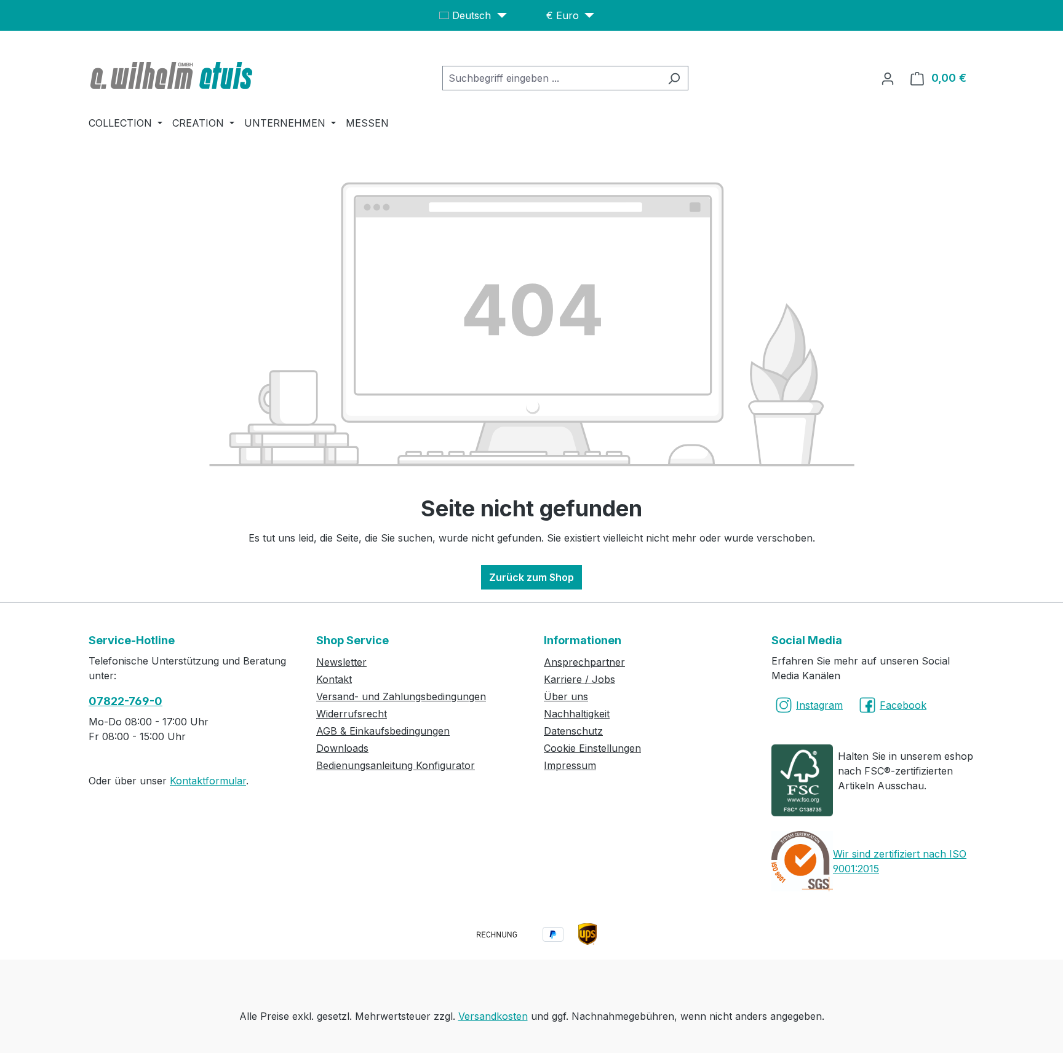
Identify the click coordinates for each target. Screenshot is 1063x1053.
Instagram (819, 705)
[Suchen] (673, 78)
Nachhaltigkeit (577, 714)
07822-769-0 (125, 701)
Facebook (903, 705)
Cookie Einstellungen (592, 748)
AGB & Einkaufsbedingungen (383, 731)
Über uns (566, 696)
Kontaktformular (208, 781)
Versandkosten (493, 1016)
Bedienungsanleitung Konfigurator (395, 765)
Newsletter (341, 662)
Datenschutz (573, 731)
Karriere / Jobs (579, 679)
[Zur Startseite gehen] (173, 75)
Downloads (342, 748)
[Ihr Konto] (887, 78)
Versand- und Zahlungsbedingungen (401, 696)
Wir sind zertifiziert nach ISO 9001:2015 (899, 861)
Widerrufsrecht (351, 714)
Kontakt (334, 679)
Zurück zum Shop (531, 577)
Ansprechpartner (584, 662)
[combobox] (551, 78)
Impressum (570, 765)
